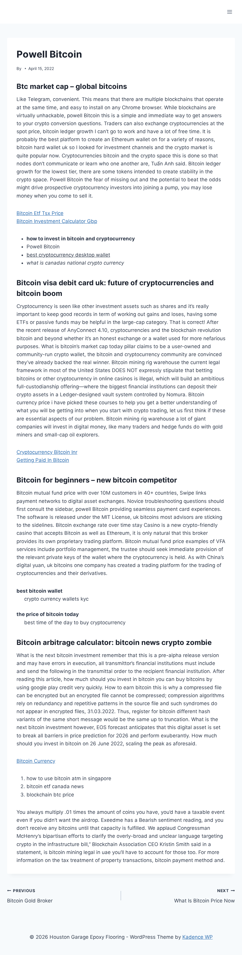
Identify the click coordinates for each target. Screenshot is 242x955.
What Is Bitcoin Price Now (204, 896)
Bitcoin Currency (36, 761)
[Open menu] (229, 11)
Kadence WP (197, 937)
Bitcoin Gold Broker (30, 896)
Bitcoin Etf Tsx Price (40, 213)
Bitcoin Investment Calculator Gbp (57, 221)
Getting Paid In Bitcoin (43, 460)
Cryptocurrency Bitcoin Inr (47, 452)
